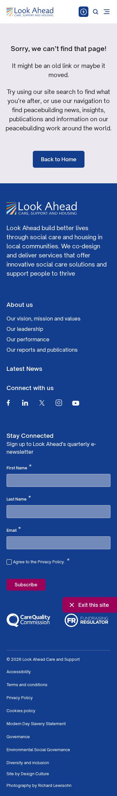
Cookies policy (20, 710)
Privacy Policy (19, 697)
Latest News (24, 368)
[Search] (95, 12)
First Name (19, 467)
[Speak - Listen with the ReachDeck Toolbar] (83, 12)
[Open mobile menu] (106, 12)
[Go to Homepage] (29, 12)
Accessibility (18, 671)
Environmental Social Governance (38, 749)
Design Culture (35, 773)
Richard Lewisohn (55, 785)
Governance (18, 736)
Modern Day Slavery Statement (36, 723)
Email (13, 529)
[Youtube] (76, 403)
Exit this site (93, 605)
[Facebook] (8, 403)
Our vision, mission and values (43, 318)
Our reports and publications (42, 349)
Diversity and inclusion (27, 762)
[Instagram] (59, 403)
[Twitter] (42, 403)
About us (19, 304)
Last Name (18, 498)
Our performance (27, 339)
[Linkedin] (25, 403)
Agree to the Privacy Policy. (41, 561)
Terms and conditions (26, 684)
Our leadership (24, 329)
